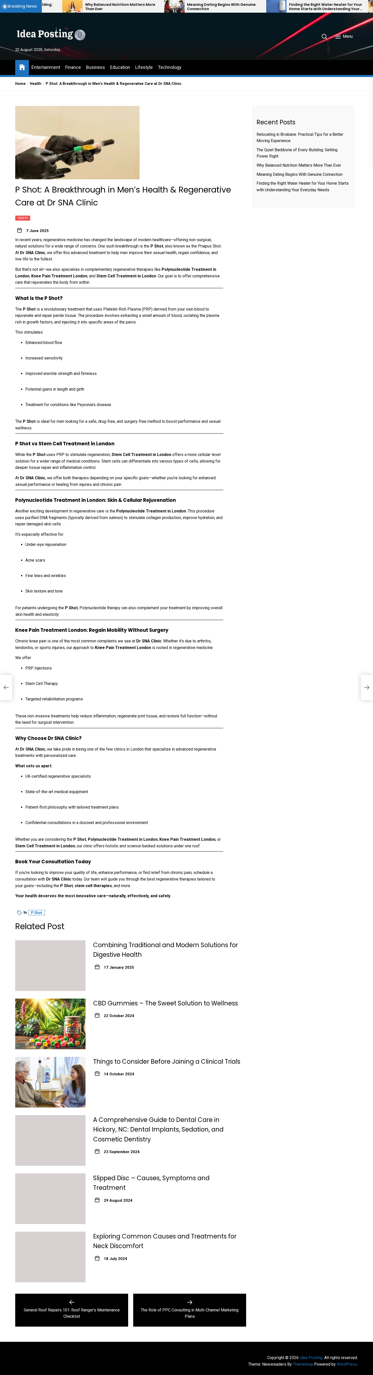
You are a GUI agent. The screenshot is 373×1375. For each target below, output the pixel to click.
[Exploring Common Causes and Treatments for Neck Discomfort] (50, 1257)
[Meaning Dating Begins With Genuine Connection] (131, 6)
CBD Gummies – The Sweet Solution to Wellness (165, 1003)
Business (95, 67)
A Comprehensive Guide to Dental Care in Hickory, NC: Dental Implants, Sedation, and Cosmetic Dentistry (158, 1129)
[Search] (324, 36)
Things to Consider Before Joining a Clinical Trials (166, 1061)
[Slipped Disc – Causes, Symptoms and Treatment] (50, 1198)
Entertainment (45, 67)
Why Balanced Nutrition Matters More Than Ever (77, 7)
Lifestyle (144, 67)
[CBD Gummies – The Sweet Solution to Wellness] (50, 1024)
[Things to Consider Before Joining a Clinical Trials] (50, 1082)
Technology (169, 67)
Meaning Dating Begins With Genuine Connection (178, 7)
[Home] (22, 66)
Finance (73, 67)
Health (23, 218)
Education (120, 67)
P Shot (36, 913)
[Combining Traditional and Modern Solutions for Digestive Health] (50, 965)
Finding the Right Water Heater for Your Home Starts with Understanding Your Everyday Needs (282, 7)
